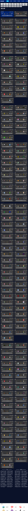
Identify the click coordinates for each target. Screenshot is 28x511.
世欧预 (26, 3)
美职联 (26, 5)
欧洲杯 (4, 5)
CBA (7, 3)
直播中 (7, 15)
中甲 (1, 433)
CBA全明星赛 (10, 4)
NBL (15, 129)
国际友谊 (2, 5)
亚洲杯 (2, 6)
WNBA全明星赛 (21, 4)
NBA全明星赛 (12, 4)
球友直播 (2, 1)
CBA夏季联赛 (18, 4)
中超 (4, 6)
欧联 (9, 5)
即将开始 (21, 15)
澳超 (12, 6)
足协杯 (7, 6)
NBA (1, 3)
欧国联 (18, 6)
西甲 (18, 5)
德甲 (20, 5)
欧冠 (7, 5)
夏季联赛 (15, 3)
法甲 (23, 5)
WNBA (4, 3)
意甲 (15, 5)
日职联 (10, 6)
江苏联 (20, 6)
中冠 (15, 86)
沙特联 (15, 6)
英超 (12, 5)
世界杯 (23, 3)
